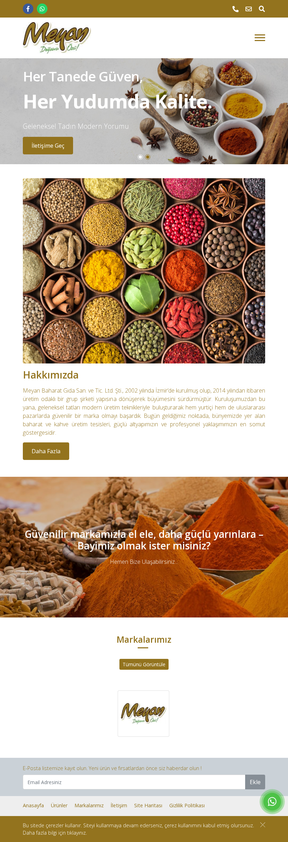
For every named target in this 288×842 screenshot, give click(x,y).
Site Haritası (148, 805)
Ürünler (59, 805)
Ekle (255, 782)
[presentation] (8, 111)
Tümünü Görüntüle (144, 664)
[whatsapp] (42, 9)
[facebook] (28, 9)
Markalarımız (89, 805)
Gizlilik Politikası (187, 805)
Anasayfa (33, 805)
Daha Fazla (46, 451)
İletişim (119, 805)
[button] (140, 157)
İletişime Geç (48, 145)
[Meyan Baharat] (57, 37)
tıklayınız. (77, 832)
